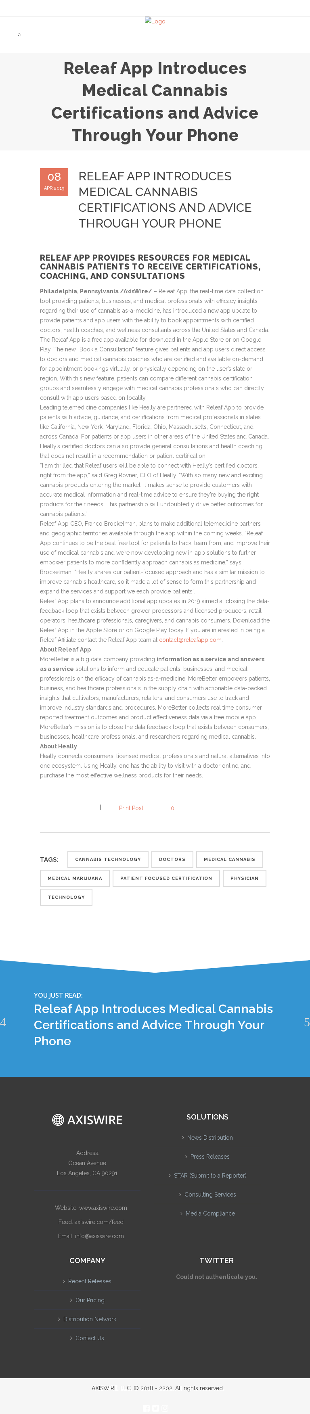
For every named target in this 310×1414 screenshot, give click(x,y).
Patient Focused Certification (166, 878)
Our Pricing (90, 1300)
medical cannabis (230, 859)
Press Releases (210, 1156)
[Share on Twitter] (57, 808)
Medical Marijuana (75, 878)
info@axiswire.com (99, 1236)
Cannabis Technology (108, 859)
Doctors (172, 859)
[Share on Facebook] (44, 808)
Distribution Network (89, 1319)
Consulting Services (210, 1194)
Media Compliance (210, 1213)
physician (244, 878)
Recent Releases (89, 1281)
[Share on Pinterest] (83, 808)
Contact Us (89, 1338)
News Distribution (210, 1137)
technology (66, 897)
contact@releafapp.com (190, 640)
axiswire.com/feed (99, 1222)
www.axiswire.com (103, 1208)
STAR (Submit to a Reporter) (210, 1175)
